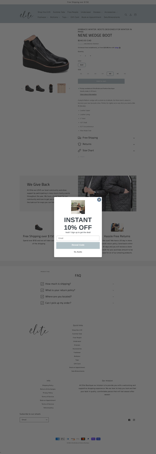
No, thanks (78, 252)
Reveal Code (78, 245)
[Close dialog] (99, 200)
